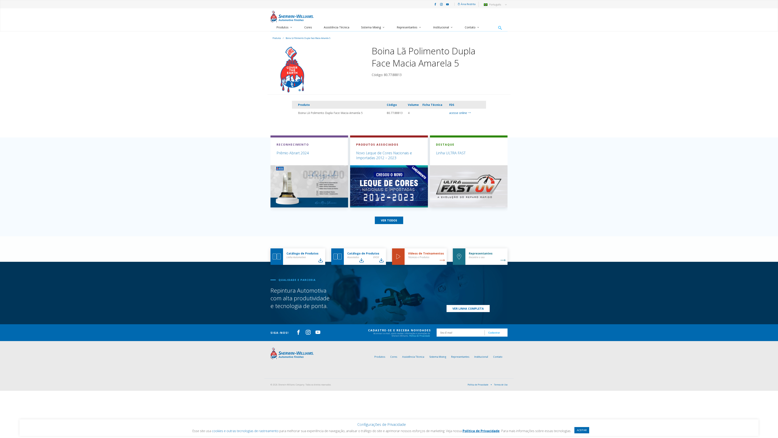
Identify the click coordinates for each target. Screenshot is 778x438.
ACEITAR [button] (582, 430)
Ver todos (389, 220)
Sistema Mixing (371, 27)
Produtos (282, 27)
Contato (470, 27)
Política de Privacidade (419, 335)
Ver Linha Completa (468, 308)
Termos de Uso (501, 384)
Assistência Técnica (336, 27)
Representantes (407, 27)
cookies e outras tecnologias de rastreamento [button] (245, 431)
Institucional (441, 27)
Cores (308, 27)
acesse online (458, 113)
